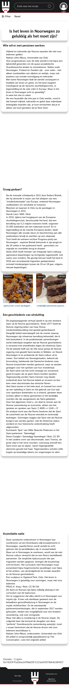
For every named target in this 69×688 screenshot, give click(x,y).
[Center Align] (50, 4)
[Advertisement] (34, 149)
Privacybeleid (17, 681)
